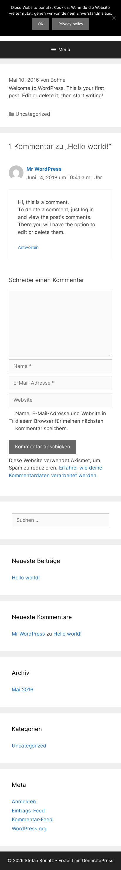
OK (40, 23)
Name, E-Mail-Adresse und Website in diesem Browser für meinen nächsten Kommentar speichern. (60, 420)
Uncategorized (33, 114)
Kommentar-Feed (32, 819)
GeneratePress (97, 860)
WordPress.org (29, 829)
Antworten (28, 247)
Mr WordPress (44, 169)
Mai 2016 (22, 690)
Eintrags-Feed (28, 811)
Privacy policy (70, 23)
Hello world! (26, 578)
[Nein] (114, 18)
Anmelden (24, 801)
